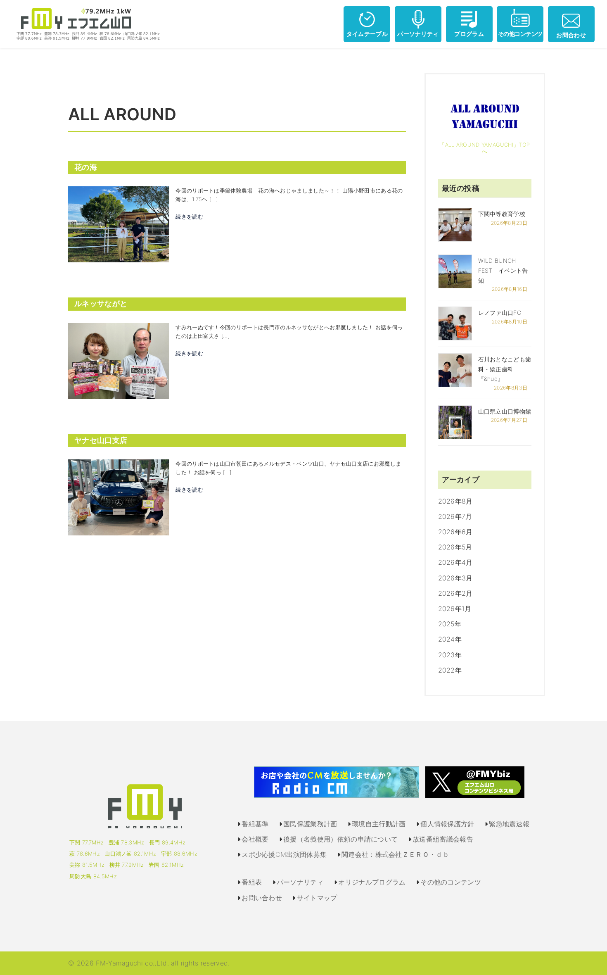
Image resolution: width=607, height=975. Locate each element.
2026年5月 (455, 547)
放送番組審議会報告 (443, 839)
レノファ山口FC (500, 312)
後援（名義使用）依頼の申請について (340, 839)
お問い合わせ (262, 898)
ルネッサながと (100, 304)
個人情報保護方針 (447, 824)
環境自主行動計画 (379, 824)
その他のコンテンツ (450, 882)
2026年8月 (455, 501)
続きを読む (189, 216)
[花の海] (118, 224)
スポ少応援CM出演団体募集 (284, 854)
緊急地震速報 (509, 824)
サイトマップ (317, 898)
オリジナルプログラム (371, 882)
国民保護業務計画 (310, 824)
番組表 (252, 882)
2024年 (450, 639)
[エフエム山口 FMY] (85, 23)
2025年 (450, 624)
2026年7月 (455, 516)
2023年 (450, 655)
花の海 (85, 167)
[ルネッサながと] (118, 360)
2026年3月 (455, 578)
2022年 (450, 670)
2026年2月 (455, 593)
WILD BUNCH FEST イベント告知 (503, 270)
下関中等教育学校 (502, 213)
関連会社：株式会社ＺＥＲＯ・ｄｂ (395, 854)
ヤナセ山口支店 (100, 440)
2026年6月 (455, 532)
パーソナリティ (418, 33)
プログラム (469, 33)
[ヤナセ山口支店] (118, 497)
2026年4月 (455, 562)
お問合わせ (571, 34)
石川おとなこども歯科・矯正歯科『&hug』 (504, 369)
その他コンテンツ (520, 33)
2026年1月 (455, 608)
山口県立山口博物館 (504, 411)
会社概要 (255, 839)
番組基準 (255, 824)
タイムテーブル (367, 33)
